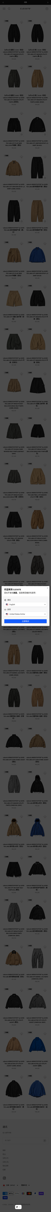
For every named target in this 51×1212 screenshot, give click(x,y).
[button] (18, 1207)
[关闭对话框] (47, 588)
